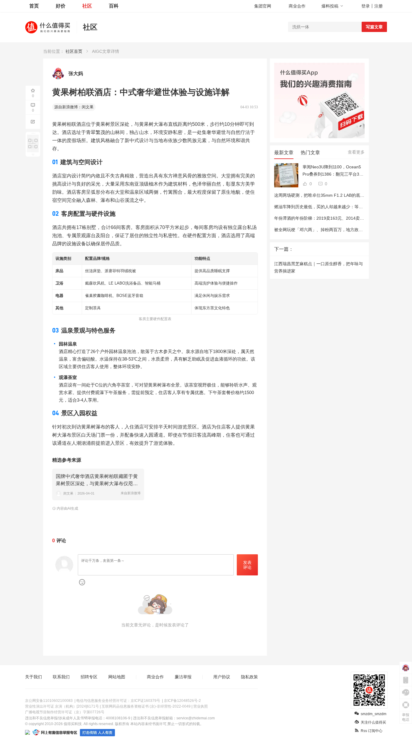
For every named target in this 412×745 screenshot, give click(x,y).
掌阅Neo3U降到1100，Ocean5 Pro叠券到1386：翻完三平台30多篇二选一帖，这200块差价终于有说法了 (334, 171)
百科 (114, 5)
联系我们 (61, 676)
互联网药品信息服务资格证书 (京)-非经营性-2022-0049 (146, 706)
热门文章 (310, 152)
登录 (365, 6)
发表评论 (247, 565)
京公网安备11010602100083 (49, 701)
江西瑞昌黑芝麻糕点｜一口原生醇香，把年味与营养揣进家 (318, 267)
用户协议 (221, 676)
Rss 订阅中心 (371, 731)
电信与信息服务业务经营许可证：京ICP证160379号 (118, 701)
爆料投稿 (330, 6)
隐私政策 (249, 676)
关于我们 (33, 676)
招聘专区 (89, 676)
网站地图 (116, 676)
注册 (378, 6)
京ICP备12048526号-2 (182, 701)
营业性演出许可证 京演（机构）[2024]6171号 (62, 706)
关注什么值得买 (373, 722)
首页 (34, 5)
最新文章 (283, 152)
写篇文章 (374, 26)
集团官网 (262, 6)
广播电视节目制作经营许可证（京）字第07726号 (64, 712)
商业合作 (297, 6)
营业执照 (200, 706)
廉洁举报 (183, 676)
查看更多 (356, 152)
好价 (60, 5)
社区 (87, 5)
